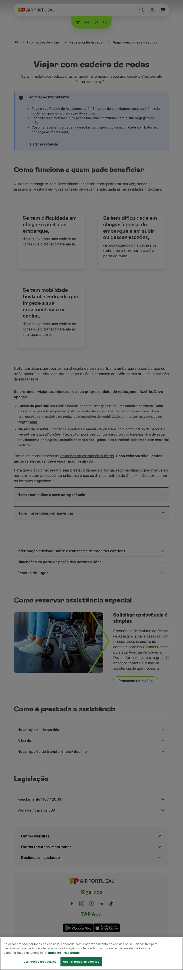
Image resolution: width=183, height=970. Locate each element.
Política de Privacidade (62, 952)
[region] (91, 953)
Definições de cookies (39, 961)
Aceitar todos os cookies (81, 961)
